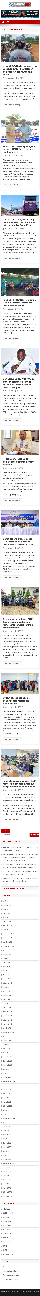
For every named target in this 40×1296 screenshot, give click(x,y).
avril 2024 (6, 1003)
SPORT (5, 1250)
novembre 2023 (8, 1024)
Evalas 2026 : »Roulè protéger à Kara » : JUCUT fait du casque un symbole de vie (19, 149)
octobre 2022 (8, 1077)
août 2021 (6, 1122)
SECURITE (6, 1242)
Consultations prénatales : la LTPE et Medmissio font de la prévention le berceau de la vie (18, 542)
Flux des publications (10, 1271)
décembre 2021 (8, 1110)
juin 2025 (6, 958)
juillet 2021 (7, 1126)
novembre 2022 (8, 1073)
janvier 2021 (7, 1147)
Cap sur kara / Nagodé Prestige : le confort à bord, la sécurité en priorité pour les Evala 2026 (19, 222)
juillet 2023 (7, 1040)
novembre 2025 (8, 938)
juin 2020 (6, 1176)
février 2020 (7, 1192)
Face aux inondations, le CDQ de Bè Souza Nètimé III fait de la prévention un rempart (19, 303)
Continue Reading (13, 105)
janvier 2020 (7, 1196)
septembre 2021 (9, 1118)
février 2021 (7, 1143)
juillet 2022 (7, 1090)
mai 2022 (6, 1094)
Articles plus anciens (7, 831)
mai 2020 (6, 1180)
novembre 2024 (8, 987)
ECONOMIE (7, 1225)
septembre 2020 (9, 1163)
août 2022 (6, 1085)
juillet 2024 (7, 995)
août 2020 (6, 1167)
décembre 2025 (8, 934)
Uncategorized (8, 1254)
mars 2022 (7, 1102)
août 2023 (6, 1036)
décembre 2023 (8, 1020)
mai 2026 (6, 913)
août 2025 (6, 950)
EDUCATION (7, 1229)
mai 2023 (6, 1048)
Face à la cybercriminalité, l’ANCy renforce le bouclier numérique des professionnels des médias (20, 784)
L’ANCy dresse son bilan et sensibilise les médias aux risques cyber (16, 701)
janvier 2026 (7, 930)
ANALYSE (6, 1209)
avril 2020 (6, 1184)
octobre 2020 (8, 1159)
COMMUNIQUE (8, 1213)
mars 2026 (7, 921)
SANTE (5, 1238)
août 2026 (6, 901)
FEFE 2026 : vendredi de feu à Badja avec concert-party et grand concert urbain (20, 872)
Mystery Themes (20, 1293)
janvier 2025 (7, 979)
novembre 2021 (8, 1114)
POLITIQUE (7, 1233)
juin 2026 (6, 909)
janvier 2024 (7, 1016)
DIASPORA (7, 1221)
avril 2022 (6, 1098)
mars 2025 (7, 971)
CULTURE (6, 1217)
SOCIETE (6, 1246)
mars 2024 (7, 1007)
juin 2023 (6, 1044)
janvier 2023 (7, 1065)
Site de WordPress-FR (10, 1279)
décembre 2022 (8, 1069)
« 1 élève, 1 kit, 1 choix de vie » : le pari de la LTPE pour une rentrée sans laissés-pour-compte (20, 865)
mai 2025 (6, 962)
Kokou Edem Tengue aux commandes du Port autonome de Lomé (18, 462)
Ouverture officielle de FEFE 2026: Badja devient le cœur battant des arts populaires (20, 879)
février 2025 (7, 975)
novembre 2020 (8, 1155)
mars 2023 (7, 1057)
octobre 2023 (8, 1028)
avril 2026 (6, 917)
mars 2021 (7, 1139)
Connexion (7, 1267)
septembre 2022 (9, 1081)
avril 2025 (6, 967)
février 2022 (7, 1106)
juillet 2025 (7, 954)
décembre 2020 (8, 1151)
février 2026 (7, 926)
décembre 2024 (8, 983)
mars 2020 (7, 1188)
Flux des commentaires (11, 1275)
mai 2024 (6, 999)
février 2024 (7, 1012)
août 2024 (6, 991)
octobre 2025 (8, 942)
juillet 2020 (7, 1172)
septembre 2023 (9, 1032)
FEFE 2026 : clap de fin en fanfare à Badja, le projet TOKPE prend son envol (20, 849)
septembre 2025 (9, 946)
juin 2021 (6, 1131)
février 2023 (7, 1061)
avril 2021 (6, 1135)
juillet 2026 (7, 905)
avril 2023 (6, 1053)
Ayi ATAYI (21, 78)
